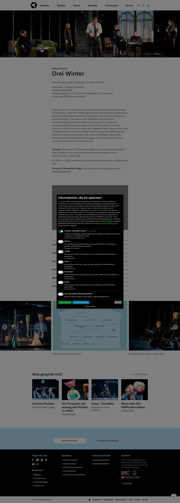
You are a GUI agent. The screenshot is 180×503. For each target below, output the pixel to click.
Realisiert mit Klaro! (90, 306)
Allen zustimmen (65, 302)
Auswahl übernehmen (80, 302)
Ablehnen (118, 302)
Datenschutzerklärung (107, 223)
